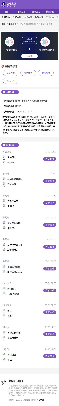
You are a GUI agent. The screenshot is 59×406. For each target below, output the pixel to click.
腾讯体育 (11, 81)
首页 (7, 12)
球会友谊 (7, 151)
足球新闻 (6, 17)
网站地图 (40, 400)
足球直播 (21, 12)
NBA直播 (17, 17)
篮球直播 (36, 12)
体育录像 (50, 12)
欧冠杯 (6, 173)
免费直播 (46, 73)
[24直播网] (8, 8)
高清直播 (11, 73)
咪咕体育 (28, 73)
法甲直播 (50, 17)
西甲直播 (28, 17)
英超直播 (39, 17)
